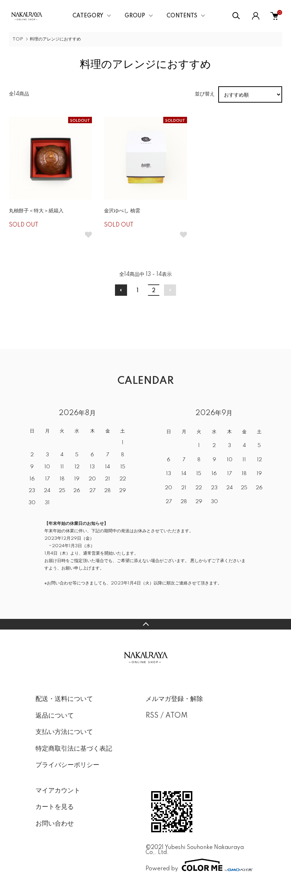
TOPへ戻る (145, 624)
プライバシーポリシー (67, 765)
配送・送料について (64, 699)
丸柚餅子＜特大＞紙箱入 (36, 211)
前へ (121, 290)
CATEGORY (87, 16)
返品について (54, 715)
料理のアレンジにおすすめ (55, 39)
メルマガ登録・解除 (174, 699)
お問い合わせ (54, 823)
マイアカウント (57, 790)
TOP (17, 39)
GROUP (135, 16)
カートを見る (54, 807)
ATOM (176, 715)
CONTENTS (181, 16)
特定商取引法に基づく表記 (73, 748)
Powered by (162, 868)
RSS (152, 715)
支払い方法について (64, 732)
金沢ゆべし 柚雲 (122, 211)
